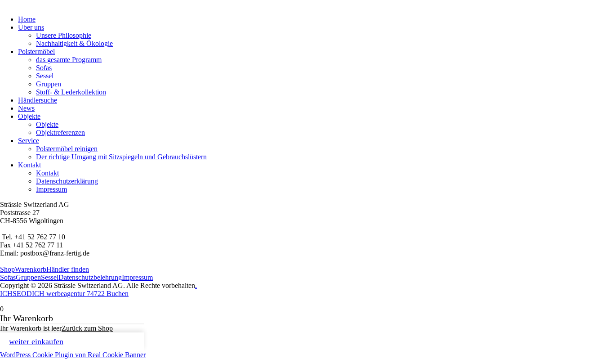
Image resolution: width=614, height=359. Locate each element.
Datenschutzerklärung (67, 181)
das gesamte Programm (69, 59)
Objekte (29, 116)
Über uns (31, 27)
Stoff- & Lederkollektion (71, 92)
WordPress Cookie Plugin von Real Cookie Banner (73, 355)
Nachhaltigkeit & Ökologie (74, 43)
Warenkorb (30, 269)
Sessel (44, 76)
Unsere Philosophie (63, 35)
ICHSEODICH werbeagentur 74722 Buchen (64, 293)
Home (27, 19)
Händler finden (67, 269)
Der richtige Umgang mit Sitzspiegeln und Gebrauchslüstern (121, 157)
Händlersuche (37, 100)
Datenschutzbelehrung (90, 277)
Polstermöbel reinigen (67, 149)
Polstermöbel (36, 51)
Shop (7, 269)
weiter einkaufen (36, 341)
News (26, 108)
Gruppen (48, 84)
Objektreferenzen (60, 132)
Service (28, 140)
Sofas (44, 68)
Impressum (51, 189)
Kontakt (29, 165)
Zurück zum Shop (87, 328)
